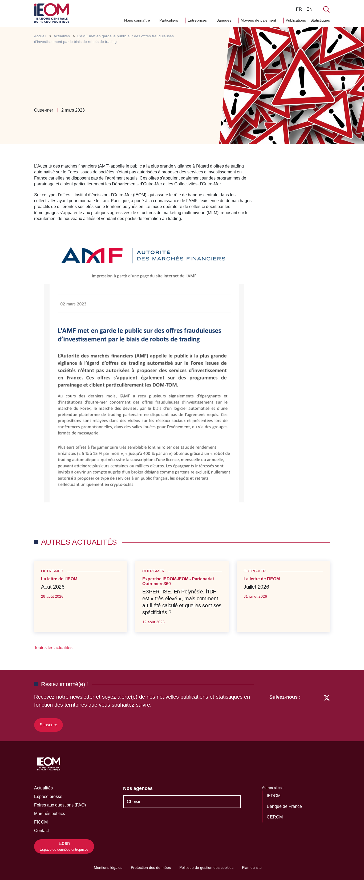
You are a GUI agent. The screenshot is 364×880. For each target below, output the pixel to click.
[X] (326, 712)
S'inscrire (48, 725)
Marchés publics (49, 813)
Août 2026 (52, 587)
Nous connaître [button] (137, 20)
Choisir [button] (133, 801)
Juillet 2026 (256, 587)
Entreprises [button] (198, 20)
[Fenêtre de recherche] (326, 9)
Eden (64, 846)
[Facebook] (316, 712)
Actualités (43, 788)
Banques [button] (224, 20)
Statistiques (320, 20)
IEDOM (274, 795)
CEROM (275, 817)
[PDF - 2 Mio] (144, 370)
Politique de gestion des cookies (206, 867)
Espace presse (48, 796)
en (309, 9)
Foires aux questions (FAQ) (60, 805)
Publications (296, 20)
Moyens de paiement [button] (259, 20)
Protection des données (151, 867)
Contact (41, 830)
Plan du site (252, 867)
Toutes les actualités (54, 647)
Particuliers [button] (169, 20)
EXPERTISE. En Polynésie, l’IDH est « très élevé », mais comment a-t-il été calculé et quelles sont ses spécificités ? (181, 602)
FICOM (41, 822)
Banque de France (285, 806)
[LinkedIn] (307, 712)
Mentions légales (108, 867)
